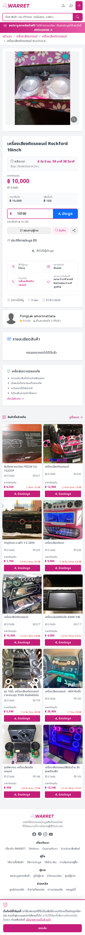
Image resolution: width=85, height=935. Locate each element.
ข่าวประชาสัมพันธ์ (70, 849)
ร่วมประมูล (24, 494)
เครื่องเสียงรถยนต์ (27, 36)
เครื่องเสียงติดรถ (54, 543)
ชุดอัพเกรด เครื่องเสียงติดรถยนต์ (18, 769)
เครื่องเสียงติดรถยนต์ (54, 36)
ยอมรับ (42, 928)
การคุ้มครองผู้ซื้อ (69, 862)
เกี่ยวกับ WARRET (15, 849)
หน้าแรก (7, 36)
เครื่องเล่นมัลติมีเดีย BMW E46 (62, 617)
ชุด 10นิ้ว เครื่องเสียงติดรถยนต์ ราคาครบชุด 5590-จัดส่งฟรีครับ (21, 693)
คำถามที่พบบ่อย (35, 890)
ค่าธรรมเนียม (54, 876)
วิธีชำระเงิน (50, 862)
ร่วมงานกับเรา (50, 849)
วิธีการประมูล (34, 862)
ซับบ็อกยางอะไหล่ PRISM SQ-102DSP (21, 469)
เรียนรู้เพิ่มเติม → (15, 399)
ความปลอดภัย (55, 890)
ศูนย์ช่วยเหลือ (16, 890)
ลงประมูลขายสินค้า (20, 876)
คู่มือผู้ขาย (38, 876)
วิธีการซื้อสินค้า (16, 862)
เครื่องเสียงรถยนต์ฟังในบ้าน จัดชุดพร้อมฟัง (62, 769)
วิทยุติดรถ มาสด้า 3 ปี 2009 (19, 543)
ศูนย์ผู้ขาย (70, 876)
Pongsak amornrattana (37, 316)
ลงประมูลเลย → (43, 30)
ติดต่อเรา (34, 849)
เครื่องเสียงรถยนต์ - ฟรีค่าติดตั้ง (63, 692)
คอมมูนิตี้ (71, 890)
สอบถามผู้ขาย (31, 230)
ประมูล (67, 214)
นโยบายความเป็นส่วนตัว (38, 920)
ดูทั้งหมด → (76, 417)
